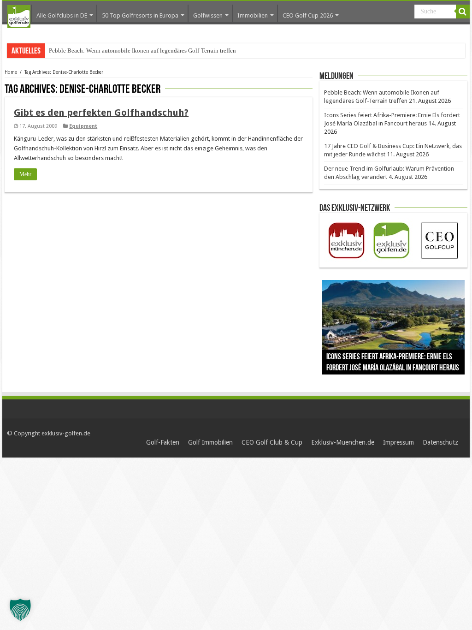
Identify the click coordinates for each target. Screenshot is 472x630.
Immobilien (252, 15)
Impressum (398, 442)
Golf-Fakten (162, 442)
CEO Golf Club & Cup (272, 442)
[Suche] (463, 11)
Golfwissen (208, 15)
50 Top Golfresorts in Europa (140, 15)
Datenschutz (440, 442)
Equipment (83, 126)
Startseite (19, 17)
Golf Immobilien (210, 442)
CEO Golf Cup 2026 (308, 15)
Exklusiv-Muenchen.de (342, 442)
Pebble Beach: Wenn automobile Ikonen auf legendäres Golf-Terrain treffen (142, 50)
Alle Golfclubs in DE (61, 15)
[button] (20, 609)
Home (11, 72)
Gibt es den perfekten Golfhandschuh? (101, 112)
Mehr (25, 174)
